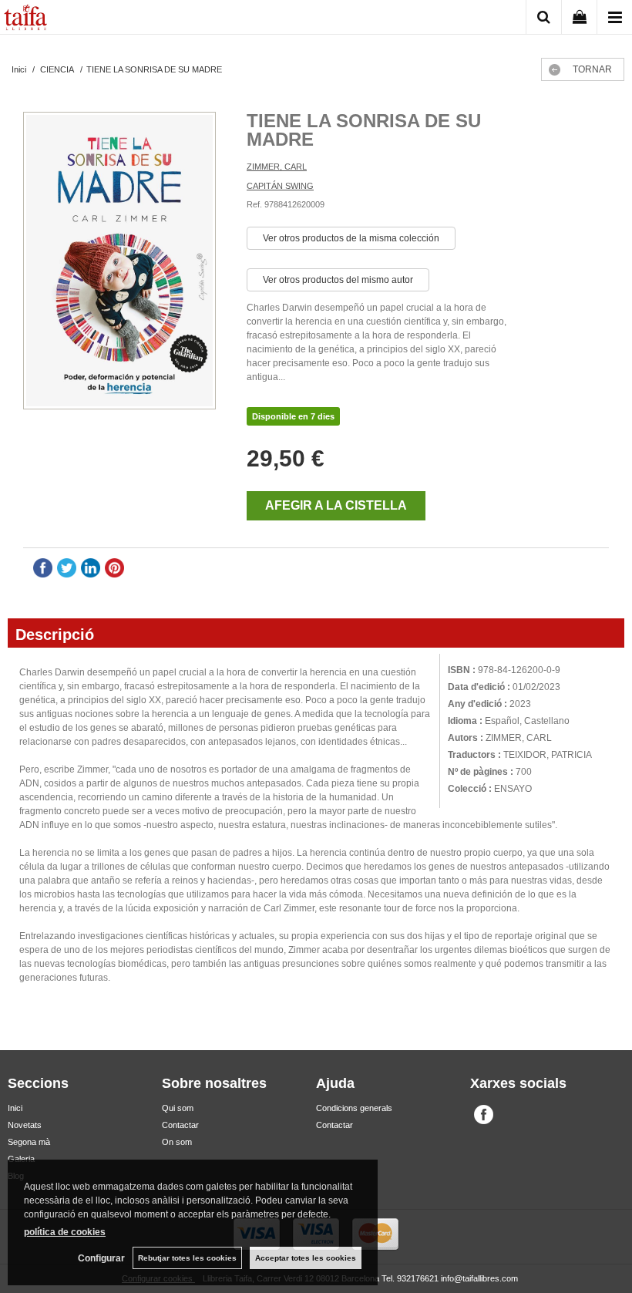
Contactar (180, 1125)
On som (177, 1142)
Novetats (25, 1125)
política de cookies (65, 1232)
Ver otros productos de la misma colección (351, 238)
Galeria (21, 1158)
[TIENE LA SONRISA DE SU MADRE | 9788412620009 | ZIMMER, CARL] (119, 262)
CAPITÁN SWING (280, 185)
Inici (15, 1108)
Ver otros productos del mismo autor (338, 279)
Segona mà (29, 1142)
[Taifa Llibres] (25, 19)
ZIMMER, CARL (277, 166)
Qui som (177, 1108)
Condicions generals (354, 1108)
